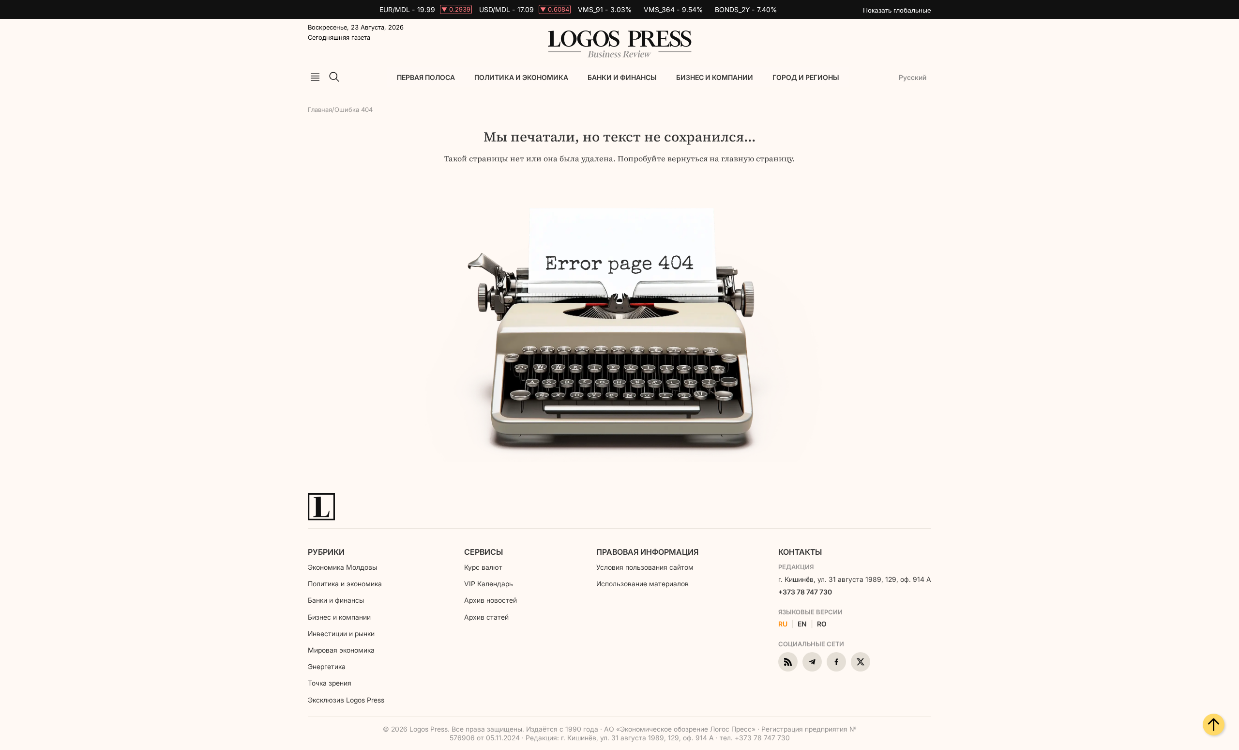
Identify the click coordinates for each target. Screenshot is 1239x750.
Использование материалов (642, 583)
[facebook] (836, 662)
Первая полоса (426, 77)
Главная (320, 109)
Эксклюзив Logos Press (346, 700)
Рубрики (326, 552)
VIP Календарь (488, 583)
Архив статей (486, 617)
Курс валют (483, 567)
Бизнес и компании (714, 77)
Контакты (800, 552)
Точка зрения (329, 683)
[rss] (788, 662)
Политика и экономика (521, 77)
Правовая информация (647, 552)
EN (802, 624)
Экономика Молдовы (342, 567)
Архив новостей (490, 600)
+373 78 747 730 (805, 592)
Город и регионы (805, 77)
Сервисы (483, 552)
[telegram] (812, 662)
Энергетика (327, 666)
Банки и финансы (622, 77)
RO (822, 624)
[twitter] (860, 662)
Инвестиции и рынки (341, 633)
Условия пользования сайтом (645, 567)
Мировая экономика (341, 650)
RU (782, 624)
